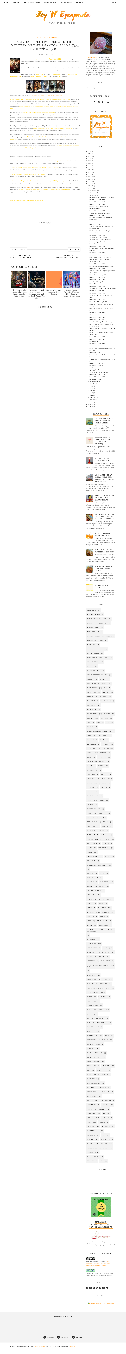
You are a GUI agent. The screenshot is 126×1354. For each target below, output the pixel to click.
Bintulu (105, 692)
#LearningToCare (93, 627)
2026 (90, 151)
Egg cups (104, 774)
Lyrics (89, 903)
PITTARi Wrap (91, 979)
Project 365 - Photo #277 (97, 366)
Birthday (90, 696)
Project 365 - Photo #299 (97, 224)
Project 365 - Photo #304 (97, 200)
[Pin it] (78, 249)
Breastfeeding (92, 714)
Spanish (90, 1074)
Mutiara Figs (91, 952)
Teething (90, 1109)
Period (89, 997)
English (104, 779)
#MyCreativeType (93, 632)
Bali (105, 688)
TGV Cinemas (91, 1105)
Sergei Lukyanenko (94, 1061)
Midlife (89, 925)
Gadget (98, 817)
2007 (90, 406)
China (89, 735)
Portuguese (91, 1001)
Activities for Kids (93, 670)
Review (107, 1035)
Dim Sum (90, 761)
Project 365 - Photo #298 (97, 235)
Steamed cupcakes (93, 1083)
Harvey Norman (92, 839)
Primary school (93, 1005)
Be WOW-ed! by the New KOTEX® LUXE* (101, 197)
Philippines (102, 997)
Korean (89, 886)
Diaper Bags (102, 757)
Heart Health (92, 843)
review (28, 187)
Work (105, 1148)
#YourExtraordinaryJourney (97, 657)
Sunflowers (91, 1092)
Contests (105, 748)
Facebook (90, 787)
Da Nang (103, 753)
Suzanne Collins (93, 1100)
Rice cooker (91, 1040)
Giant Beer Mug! (94, 341)
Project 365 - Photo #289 (97, 291)
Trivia (89, 1122)
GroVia (101, 830)
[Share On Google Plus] (75, 249)
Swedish (108, 1100)
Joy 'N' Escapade (40, 1346)
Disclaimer (71, 1346)
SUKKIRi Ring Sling (93, 1044)
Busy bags (104, 718)
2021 (90, 163)
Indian (107, 856)
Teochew (102, 1109)
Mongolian (91, 939)
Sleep (89, 1070)
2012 (90, 184)
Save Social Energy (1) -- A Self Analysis (101, 322)
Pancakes (90, 984)
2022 (90, 161)
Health (106, 839)
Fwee (88, 817)
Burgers (107, 714)
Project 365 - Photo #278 (97, 363)
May (91, 390)
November (93, 193)
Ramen (89, 1022)
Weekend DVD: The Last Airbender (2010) (102, 288)
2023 (90, 158)
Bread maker (91, 709)
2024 (90, 156)
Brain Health (92, 705)
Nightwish (102, 956)
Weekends (90, 1144)
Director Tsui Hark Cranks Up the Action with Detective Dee (46, 95)
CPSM (98, 722)
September (93, 381)
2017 (90, 172)
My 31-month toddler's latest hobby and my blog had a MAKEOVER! (105, 517)
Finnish (101, 800)
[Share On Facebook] (72, 249)
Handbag (104, 835)
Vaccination (106, 1126)
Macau (89, 908)
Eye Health (103, 783)
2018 (90, 170)
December (93, 190)
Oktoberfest (105, 961)
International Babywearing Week (99, 865)
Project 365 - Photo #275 (97, 377)
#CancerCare (91, 610)
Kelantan (90, 882)
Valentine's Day (92, 1131)
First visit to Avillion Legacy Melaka (100, 257)
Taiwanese (105, 1105)
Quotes (89, 1014)
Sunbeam (103, 1087)
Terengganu (91, 1113)
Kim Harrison (104, 882)
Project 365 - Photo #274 (97, 379)
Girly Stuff (91, 826)
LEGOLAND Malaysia (94, 890)
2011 (90, 186)
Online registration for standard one (100, 966)
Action (89, 666)
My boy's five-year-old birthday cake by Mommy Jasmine (105, 421)
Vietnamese (91, 1135)
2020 (90, 165)
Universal (90, 1126)
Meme (89, 921)
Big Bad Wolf (92, 692)
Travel (104, 1118)
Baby (89, 683)
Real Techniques (93, 1027)
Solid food (100, 1070)
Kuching (102, 886)
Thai (104, 1113)
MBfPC (101, 903)
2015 (90, 177)
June (91, 388)
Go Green (105, 826)
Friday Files (102, 813)
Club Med (90, 740)
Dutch (89, 766)
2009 (90, 402)
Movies (45, 37)
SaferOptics (91, 1048)
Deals (89, 757)
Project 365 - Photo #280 (97, 346)
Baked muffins (92, 688)
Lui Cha (106, 899)
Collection (91, 748)
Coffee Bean (91, 744)
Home (105, 843)
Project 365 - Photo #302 (97, 204)
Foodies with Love (93, 809)
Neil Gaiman (106, 952)
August (92, 384)
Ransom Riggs (102, 1022)
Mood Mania (91, 943)
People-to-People (93, 992)
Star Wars (102, 1074)
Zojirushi (90, 1161)
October (92, 195)
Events (89, 783)
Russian (105, 1040)
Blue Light (91, 701)
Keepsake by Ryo (92, 877)
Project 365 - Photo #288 (97, 293)
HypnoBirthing (104, 848)
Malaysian (90, 912)
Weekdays (53, 37)
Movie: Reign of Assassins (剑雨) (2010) (101, 266)
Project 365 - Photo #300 (97, 215)
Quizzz (101, 1010)
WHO (103, 1135)
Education (91, 774)
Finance (90, 800)
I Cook (89, 852)
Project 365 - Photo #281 (97, 344)
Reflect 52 (90, 1031)
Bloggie (103, 696)
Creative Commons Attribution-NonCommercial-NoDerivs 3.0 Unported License (98, 1263)
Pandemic (103, 984)
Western (104, 1144)
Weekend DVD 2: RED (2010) (98, 237)
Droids (101, 761)
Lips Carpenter (92, 899)
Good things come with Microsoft (99, 213)
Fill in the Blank (93, 796)
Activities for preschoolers (97, 675)
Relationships (92, 1035)
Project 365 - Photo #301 (97, 211)
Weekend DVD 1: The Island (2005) (100, 239)
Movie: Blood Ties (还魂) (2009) (99, 302)
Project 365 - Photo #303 (97, 202)
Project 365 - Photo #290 (97, 286)
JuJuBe (102, 873)
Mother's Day (92, 948)
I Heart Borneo (92, 856)
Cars (107, 722)
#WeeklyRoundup (93, 653)
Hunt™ (89, 848)
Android (90, 679)
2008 (90, 404)
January (92, 400)
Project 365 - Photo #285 (97, 317)
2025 (90, 154)
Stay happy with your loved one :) (99, 315)
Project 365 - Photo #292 (97, 277)
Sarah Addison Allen (94, 1053)
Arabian (103, 679)
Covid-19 (90, 753)
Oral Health (91, 975)
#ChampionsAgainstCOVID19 (97, 619)
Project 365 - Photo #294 (97, 264)
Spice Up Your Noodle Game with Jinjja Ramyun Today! (104, 498)
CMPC (89, 722)
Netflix (89, 956)
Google (90, 830)
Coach (102, 740)
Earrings (101, 766)
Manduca (90, 916)
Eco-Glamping (92, 770)
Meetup (102, 916)
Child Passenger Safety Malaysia (99, 731)
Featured (90, 791)
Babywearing (102, 683)
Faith (103, 787)
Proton (90, 1010)
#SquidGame (91, 645)
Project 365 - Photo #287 (97, 299)
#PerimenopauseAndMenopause (98, 636)
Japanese (90, 873)
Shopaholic (91, 1066)
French (89, 813)
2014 (90, 179)
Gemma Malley (92, 822)
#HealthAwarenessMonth (96, 623)
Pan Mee (104, 979)
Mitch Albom (103, 925)
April (91, 393)
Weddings (90, 1139)
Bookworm (105, 701)
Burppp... (90, 718)
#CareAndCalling (93, 614)
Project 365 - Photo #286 (97, 313)
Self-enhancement (93, 1057)
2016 (90, 174)
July (91, 386)
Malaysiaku (102, 908)
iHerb (101, 1161)
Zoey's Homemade (93, 1156)
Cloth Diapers (102, 735)
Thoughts (90, 1118)
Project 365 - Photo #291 (97, 279)
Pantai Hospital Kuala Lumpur (98, 988)
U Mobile (102, 1122)
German (105, 822)
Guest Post (91, 835)
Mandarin (38, 37)
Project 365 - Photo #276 (97, 374)
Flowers (90, 804)
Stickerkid (90, 1087)
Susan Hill (106, 1092)
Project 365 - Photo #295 (97, 255)
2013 (90, 181)
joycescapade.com (92, 57)
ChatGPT (90, 727)
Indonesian (91, 861)
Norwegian (91, 961)
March (92, 395)
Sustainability (92, 1096)
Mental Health (102, 921)
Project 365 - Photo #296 (97, 253)
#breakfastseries (93, 662)
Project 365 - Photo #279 (97, 352)
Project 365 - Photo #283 (97, 337)
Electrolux (91, 779)
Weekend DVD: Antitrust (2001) (99, 372)
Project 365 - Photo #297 (97, 246)
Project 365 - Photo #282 (97, 339)
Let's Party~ (91, 895)
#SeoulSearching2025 (95, 640)
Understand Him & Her (96, 222)
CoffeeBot (105, 744)
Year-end (90, 1152)
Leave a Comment (18, 249)
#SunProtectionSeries (95, 649)
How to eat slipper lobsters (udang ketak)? (103, 569)
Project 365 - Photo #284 (97, 319)
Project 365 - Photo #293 (97, 268)
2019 (90, 168)
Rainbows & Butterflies (95, 1018)
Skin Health (105, 1066)
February (93, 397)
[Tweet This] (70, 249)
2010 (90, 188)
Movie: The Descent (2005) (97, 275)
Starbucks (91, 1079)
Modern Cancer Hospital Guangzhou (100, 930)
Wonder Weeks (92, 1148)
